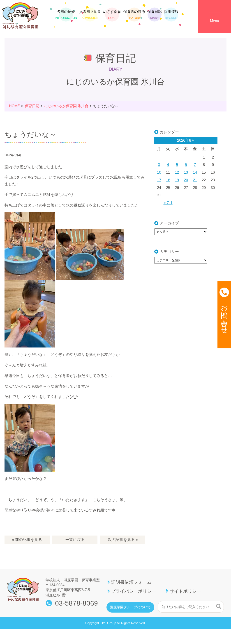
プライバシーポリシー (133, 591)
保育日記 (154, 14)
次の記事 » (123, 540)
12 (177, 172)
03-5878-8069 (76, 603)
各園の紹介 (66, 14)
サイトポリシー (185, 591)
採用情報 (171, 14)
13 (186, 172)
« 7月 (168, 203)
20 (186, 180)
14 (195, 172)
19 (177, 180)
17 (159, 180)
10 (159, 172)
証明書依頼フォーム (131, 582)
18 (168, 180)
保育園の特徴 (134, 14)
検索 (218, 606)
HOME (14, 106)
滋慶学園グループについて (130, 607)
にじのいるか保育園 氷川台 (66, 106)
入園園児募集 (90, 14)
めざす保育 (112, 14)
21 (195, 180)
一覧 (75, 540)
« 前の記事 (27, 540)
